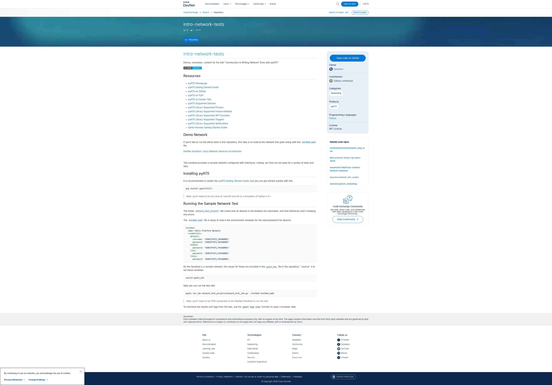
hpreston (338, 69)
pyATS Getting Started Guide (203, 87)
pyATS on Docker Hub (199, 99)
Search (206, 12)
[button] (357, 219)
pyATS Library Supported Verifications (208, 123)
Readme (193, 40)
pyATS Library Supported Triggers (206, 119)
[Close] (80, 371)
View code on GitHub (348, 58)
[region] (42, 376)
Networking (336, 93)
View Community (346, 219)
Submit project (360, 12)
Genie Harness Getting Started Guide (207, 127)
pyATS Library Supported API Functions (209, 115)
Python (332, 118)
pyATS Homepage (197, 83)
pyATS (334, 106)
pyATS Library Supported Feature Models (210, 111)
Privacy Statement (13, 379)
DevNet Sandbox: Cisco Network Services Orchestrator (212, 151)
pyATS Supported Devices (202, 103)
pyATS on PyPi (195, 95)
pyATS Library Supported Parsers (206, 107)
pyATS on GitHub (197, 91)
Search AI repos (336, 12)
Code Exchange (190, 12)
